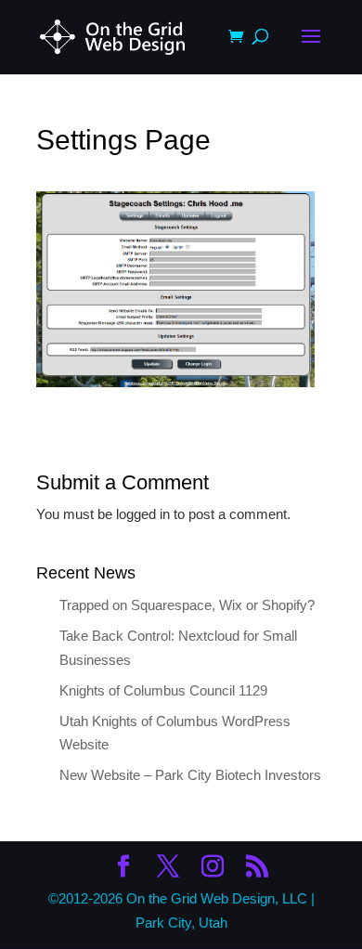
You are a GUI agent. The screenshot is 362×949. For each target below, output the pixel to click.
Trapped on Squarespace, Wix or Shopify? (187, 605)
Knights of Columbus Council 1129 (163, 690)
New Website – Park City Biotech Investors (190, 775)
